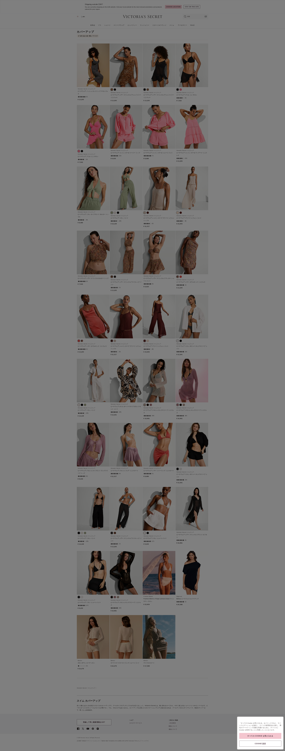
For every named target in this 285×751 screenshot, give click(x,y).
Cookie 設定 (260, 744)
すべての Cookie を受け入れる (260, 736)
